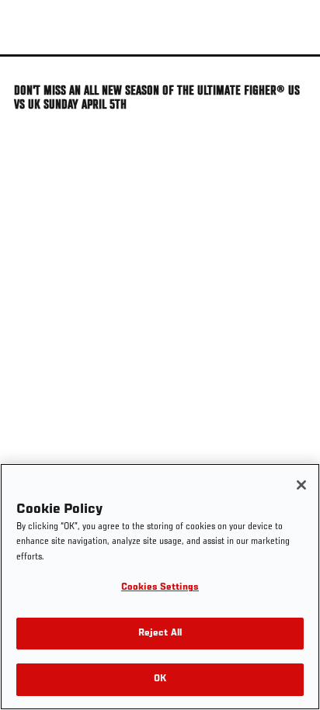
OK (160, 679)
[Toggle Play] (32, 66)
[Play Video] (160, 55)
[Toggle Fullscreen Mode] (288, 66)
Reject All (160, 634)
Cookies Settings (160, 588)
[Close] (301, 485)
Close (292, 84)
